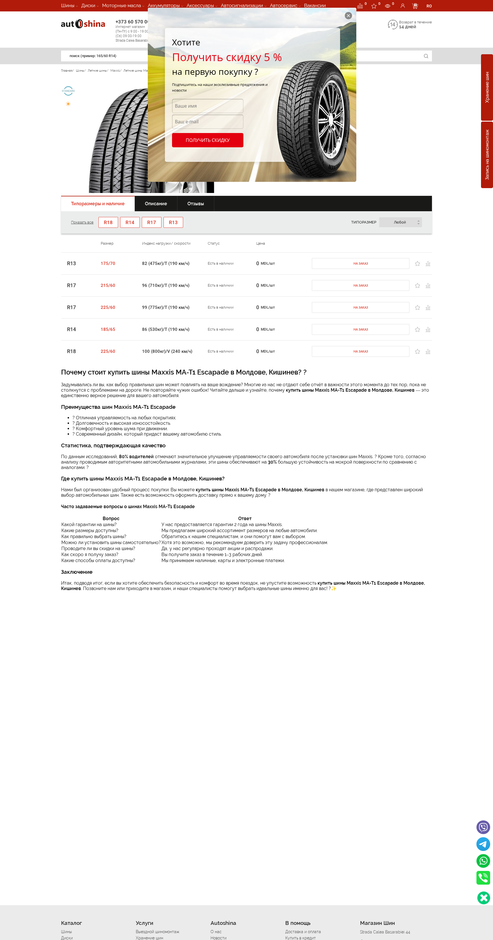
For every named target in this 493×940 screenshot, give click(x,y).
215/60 (108, 285)
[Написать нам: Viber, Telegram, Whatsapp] (483, 897)
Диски (88, 5)
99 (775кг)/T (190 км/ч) (165, 307)
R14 (71, 329)
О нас (216, 931)
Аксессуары (200, 5)
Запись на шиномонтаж (487, 155)
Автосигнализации (242, 5)
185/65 (108, 329)
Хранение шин (487, 87)
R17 (71, 285)
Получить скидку (208, 140)
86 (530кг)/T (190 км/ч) (165, 329)
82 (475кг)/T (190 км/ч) (165, 263)
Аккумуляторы (164, 5)
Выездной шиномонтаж (157, 931)
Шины (67, 5)
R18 (71, 351)
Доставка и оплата (303, 931)
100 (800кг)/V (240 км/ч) (167, 351)
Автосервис (283, 5)
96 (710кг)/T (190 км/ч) (165, 285)
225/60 (108, 307)
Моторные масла (121, 5)
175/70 (108, 263)
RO (429, 6)
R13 (71, 263)
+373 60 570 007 (135, 31)
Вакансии (315, 5)
